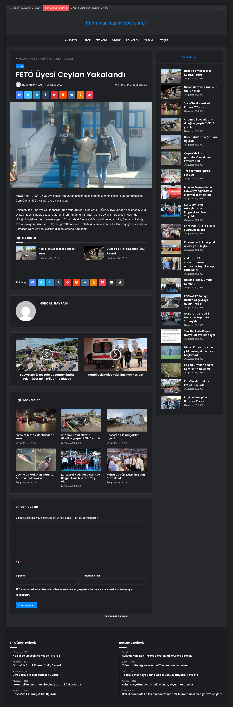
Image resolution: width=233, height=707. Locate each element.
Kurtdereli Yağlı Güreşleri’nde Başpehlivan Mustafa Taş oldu (80, 478)
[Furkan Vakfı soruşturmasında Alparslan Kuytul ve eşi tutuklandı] (171, 263)
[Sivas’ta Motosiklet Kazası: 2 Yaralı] (36, 420)
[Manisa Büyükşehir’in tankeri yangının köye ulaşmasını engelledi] (171, 192)
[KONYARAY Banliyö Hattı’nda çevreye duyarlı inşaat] (171, 301)
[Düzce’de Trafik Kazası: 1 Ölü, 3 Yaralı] (94, 253)
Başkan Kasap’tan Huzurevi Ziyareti (196, 399)
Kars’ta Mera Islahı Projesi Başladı (196, 383)
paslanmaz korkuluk (116, 615)
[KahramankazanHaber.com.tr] (116, 22)
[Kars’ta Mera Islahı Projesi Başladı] (171, 386)
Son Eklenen (189, 57)
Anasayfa (71, 40)
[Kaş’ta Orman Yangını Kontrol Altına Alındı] (171, 370)
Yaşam (148, 40)
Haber (87, 40)
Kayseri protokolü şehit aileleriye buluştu (199, 244)
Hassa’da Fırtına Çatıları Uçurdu (123, 436)
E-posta (21, 575)
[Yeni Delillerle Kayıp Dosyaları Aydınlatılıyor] (171, 336)
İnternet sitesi (92, 575)
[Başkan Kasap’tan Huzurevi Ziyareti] (171, 402)
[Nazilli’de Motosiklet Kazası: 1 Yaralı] (26, 253)
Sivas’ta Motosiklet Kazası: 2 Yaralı (89, 7)
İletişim (163, 40)
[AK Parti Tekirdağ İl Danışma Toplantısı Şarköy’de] (171, 318)
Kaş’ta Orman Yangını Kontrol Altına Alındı (198, 367)
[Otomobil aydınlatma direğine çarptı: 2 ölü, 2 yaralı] (81, 420)
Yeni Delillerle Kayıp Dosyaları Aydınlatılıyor (199, 333)
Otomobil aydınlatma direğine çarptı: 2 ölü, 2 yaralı (80, 436)
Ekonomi (101, 40)
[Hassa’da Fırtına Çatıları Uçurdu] (127, 420)
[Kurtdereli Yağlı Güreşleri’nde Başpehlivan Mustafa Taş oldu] (81, 460)
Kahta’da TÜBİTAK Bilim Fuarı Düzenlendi (126, 476)
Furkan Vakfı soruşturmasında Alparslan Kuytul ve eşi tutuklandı (199, 264)
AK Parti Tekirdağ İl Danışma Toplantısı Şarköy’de (197, 317)
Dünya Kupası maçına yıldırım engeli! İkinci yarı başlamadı (200, 351)
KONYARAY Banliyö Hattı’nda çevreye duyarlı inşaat (196, 300)
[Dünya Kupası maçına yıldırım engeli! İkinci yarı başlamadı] (171, 352)
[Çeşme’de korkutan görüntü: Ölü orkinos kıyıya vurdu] (36, 460)
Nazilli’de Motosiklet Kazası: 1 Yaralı (197, 72)
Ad (18, 561)
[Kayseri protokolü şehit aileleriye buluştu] (171, 247)
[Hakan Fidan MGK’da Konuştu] (171, 285)
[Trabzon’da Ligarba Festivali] (171, 176)
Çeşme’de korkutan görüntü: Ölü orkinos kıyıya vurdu (35, 476)
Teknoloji (132, 40)
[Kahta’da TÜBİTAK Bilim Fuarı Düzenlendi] (127, 460)
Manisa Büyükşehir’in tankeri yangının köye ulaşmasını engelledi (198, 191)
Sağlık (116, 40)
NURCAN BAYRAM (32, 84)
